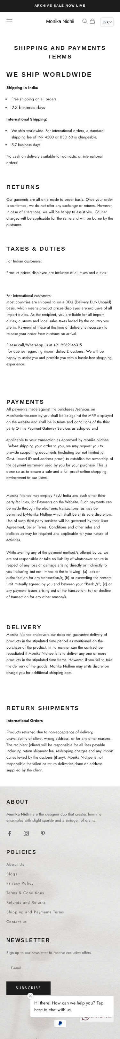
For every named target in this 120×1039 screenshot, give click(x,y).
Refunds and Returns (26, 902)
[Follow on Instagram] (26, 833)
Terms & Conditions (25, 893)
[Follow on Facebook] (9, 833)
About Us (15, 864)
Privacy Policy (20, 883)
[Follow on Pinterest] (43, 833)
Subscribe (28, 988)
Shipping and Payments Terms (35, 912)
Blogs (11, 874)
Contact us (16, 922)
